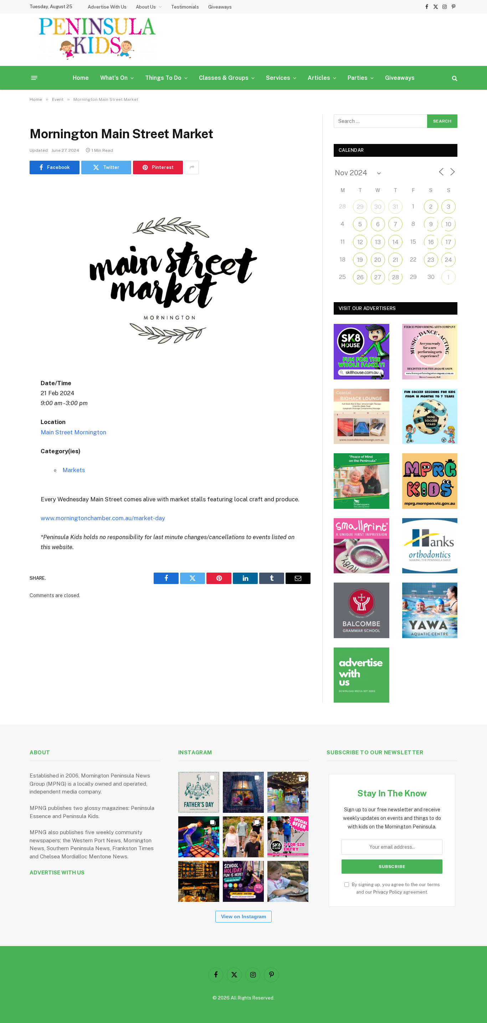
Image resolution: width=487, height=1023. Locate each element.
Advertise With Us (107, 7)
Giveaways (220, 7)
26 (360, 277)
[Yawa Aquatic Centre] (430, 610)
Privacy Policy (387, 892)
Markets (73, 470)
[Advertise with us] (361, 675)
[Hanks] (430, 546)
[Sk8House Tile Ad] (361, 351)
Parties (358, 77)
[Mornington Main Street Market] (170, 275)
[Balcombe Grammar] (361, 610)
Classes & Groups (223, 77)
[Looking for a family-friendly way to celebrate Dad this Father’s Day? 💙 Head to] (198, 792)
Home (81, 77)
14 (396, 242)
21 (395, 260)
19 (360, 260)
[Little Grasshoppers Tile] (361, 481)
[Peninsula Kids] (97, 40)
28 (395, 277)
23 (430, 260)
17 (448, 242)
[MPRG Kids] (430, 481)
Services (278, 77)
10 (448, 224)
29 (360, 206)
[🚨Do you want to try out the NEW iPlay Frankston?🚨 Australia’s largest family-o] (198, 836)
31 (395, 206)
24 (448, 260)
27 (377, 277)
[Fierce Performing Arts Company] (430, 351)
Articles (319, 77)
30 (377, 206)
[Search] (454, 78)
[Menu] (34, 78)
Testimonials (185, 7)
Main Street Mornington (73, 432)
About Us (146, 7)
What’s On (114, 77)
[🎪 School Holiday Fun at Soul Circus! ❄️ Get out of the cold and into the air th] (243, 881)
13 (378, 242)
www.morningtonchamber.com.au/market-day (103, 518)
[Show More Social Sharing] (192, 167)
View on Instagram (243, 916)
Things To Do (163, 77)
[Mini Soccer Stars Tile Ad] (430, 416)
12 (360, 242)
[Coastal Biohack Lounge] (361, 416)
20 (377, 260)
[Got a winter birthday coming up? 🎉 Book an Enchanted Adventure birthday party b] (243, 836)
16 (431, 242)
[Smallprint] (361, 546)
